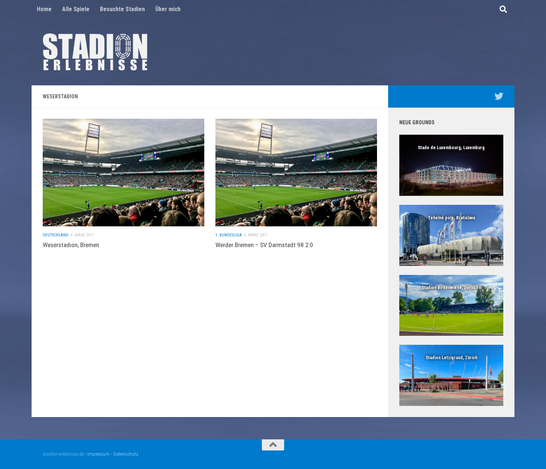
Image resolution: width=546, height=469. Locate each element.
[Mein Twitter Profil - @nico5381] (498, 96)
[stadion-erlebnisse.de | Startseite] (95, 51)
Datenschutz (125, 454)
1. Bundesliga (228, 235)
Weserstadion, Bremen (71, 245)
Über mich (168, 9)
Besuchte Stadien (122, 9)
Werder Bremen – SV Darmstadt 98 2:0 (264, 245)
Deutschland (55, 235)
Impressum (98, 454)
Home (44, 9)
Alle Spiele (76, 9)
